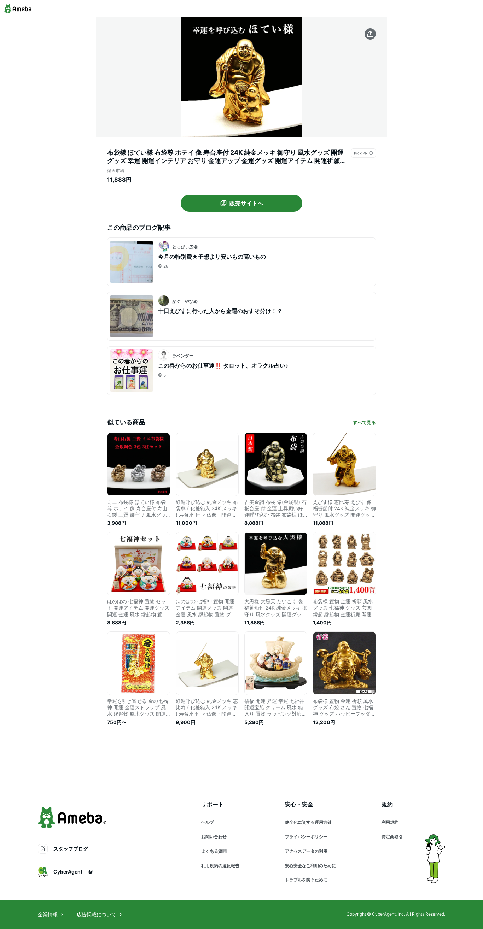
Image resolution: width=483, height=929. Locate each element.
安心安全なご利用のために (310, 865)
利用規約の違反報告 (220, 865)
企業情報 (48, 914)
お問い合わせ (214, 836)
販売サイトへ (246, 203)
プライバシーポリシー (306, 836)
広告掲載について (96, 914)
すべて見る (364, 422)
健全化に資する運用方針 (308, 822)
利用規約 (390, 822)
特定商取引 (392, 836)
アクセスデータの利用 (306, 851)
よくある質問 (214, 851)
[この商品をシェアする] (370, 34)
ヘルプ (207, 822)
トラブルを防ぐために (306, 879)
